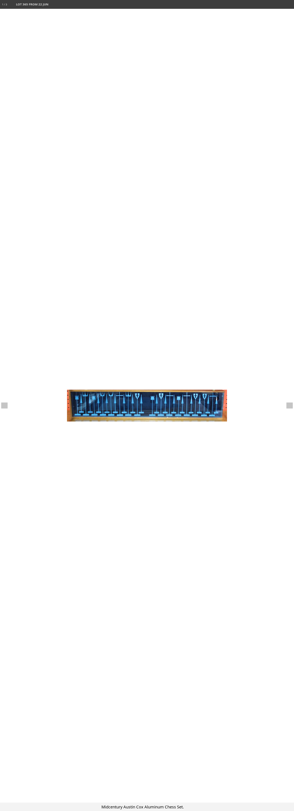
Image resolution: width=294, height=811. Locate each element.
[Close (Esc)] (289, 4)
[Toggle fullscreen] (272, 4)
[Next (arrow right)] (287, 405)
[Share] (280, 4)
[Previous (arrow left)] (7, 405)
